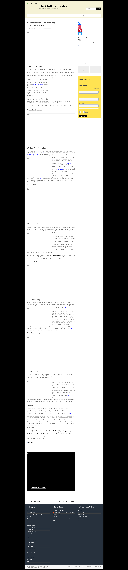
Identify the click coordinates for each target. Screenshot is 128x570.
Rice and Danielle (31, 436)
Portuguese (60, 169)
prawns (54, 389)
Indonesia (70, 226)
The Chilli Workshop (53, 6)
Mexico (44, 152)
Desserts (29, 523)
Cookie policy (81, 512)
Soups (28, 550)
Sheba (29, 419)
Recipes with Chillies (47, 15)
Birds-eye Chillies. (57, 255)
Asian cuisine (30, 510)
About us (80, 510)
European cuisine (31, 525)
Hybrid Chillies (56, 516)
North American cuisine (32, 546)
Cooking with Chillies (31, 520)
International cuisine (31, 540)
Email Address (83, 90)
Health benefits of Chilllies (69, 15)
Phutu (41, 419)
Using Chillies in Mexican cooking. (67, 501)
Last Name (81, 103)
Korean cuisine (30, 542)
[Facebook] (89, 23)
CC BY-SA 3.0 (56, 433)
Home (29, 15)
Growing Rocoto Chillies (32, 531)
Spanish (54, 159)
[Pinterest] (89, 30)
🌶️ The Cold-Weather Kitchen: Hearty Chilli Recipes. (63, 512)
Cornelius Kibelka (31, 438)
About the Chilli (57, 15)
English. (46, 81)
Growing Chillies (37, 15)
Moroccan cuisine (31, 544)
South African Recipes (38, 488)
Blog (83, 15)
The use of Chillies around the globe (45, 28)
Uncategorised (30, 559)
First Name (82, 97)
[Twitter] (89, 33)
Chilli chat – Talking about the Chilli (34, 514)
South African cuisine (39, 25)
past (57, 69)
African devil (68, 413)
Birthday (81, 110)
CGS (30, 25)
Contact (88, 15)
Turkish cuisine (30, 557)
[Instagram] (89, 27)
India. (66, 307)
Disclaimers (80, 518)
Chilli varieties (30, 518)
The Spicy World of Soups (58, 510)
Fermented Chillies (31, 527)
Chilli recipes (30, 516)
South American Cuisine (32, 555)
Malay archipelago (55, 71)
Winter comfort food (31, 561)
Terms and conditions (82, 516)
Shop (78, 15)
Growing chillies (30, 529)
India (41, 178)
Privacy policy (81, 514)
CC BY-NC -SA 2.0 (40, 436)
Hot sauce (29, 533)
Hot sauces (29, 535)
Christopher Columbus (32, 154)
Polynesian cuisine (31, 548)
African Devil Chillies (65, 389)
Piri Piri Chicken (69, 387)
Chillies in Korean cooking (34, 501)
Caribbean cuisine (31, 512)
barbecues (70, 395)
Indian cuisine (30, 537)
